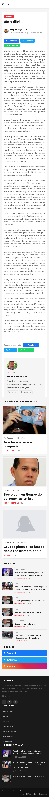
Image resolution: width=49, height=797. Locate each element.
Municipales (8, 726)
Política (6, 716)
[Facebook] (4, 702)
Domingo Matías (11, 503)
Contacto (43, 794)
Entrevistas (8, 736)
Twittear (29, 40)
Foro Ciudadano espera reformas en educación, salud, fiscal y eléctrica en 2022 (30, 637)
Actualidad (9, 451)
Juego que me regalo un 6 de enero (29, 601)
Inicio (23, 794)
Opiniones (7, 741)
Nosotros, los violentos (24, 624)
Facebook (32, 345)
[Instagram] (15, 702)
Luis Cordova (20, 604)
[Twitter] (9, 702)
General (8, 16)
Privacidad (32, 794)
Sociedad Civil (9, 731)
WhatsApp (13, 45)
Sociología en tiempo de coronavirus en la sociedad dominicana (23, 498)
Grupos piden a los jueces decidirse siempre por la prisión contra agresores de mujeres (24, 553)
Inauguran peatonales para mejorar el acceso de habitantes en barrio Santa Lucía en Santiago (30, 589)
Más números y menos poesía (27, 612)
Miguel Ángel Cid (18, 29)
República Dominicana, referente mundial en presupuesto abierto (27, 752)
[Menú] (44, 4)
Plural (6, 4)
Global (6, 721)
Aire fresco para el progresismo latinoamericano (18, 446)
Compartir (13, 40)
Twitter (12, 350)
